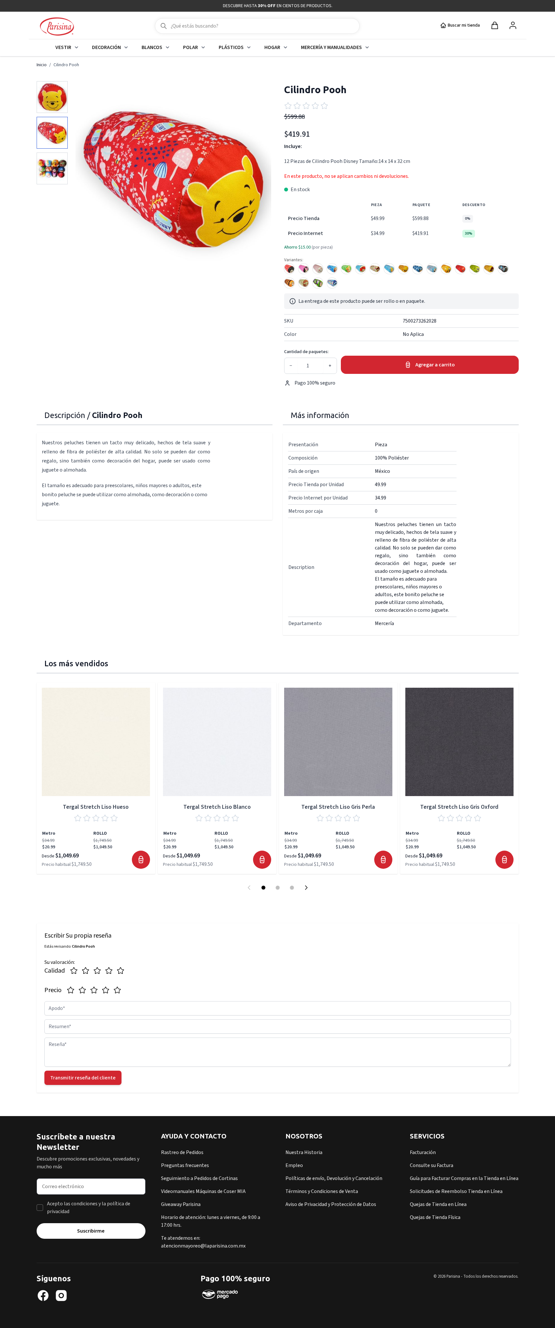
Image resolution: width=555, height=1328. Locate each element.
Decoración (106, 47)
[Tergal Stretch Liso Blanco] (217, 742)
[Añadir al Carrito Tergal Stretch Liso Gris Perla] (383, 860)
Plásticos (231, 47)
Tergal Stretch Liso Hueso (96, 807)
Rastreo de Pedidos (182, 1152)
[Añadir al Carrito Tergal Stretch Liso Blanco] (262, 860)
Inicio (42, 65)
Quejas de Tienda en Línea (438, 1204)
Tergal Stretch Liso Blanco (217, 807)
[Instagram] (61, 1295)
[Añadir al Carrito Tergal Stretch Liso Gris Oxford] (504, 860)
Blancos (152, 47)
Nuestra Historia (303, 1152)
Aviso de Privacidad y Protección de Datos (330, 1204)
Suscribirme (91, 1231)
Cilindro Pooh (66, 65)
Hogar (272, 47)
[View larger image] (52, 97)
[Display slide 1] (263, 887)
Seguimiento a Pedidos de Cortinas (199, 1178)
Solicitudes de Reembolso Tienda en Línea (456, 1191)
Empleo (294, 1165)
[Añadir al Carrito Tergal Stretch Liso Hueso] (141, 860)
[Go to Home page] (57, 27)
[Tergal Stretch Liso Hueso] (96, 742)
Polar (190, 47)
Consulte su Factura (431, 1165)
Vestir (63, 47)
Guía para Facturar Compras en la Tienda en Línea (464, 1178)
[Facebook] (43, 1295)
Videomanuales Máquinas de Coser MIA (203, 1191)
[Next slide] (306, 887)
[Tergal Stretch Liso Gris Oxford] (459, 742)
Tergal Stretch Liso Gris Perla (338, 807)
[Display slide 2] (278, 887)
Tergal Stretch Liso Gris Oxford (459, 807)
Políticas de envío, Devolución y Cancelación (333, 1178)
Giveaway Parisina (181, 1204)
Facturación (423, 1152)
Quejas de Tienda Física (435, 1217)
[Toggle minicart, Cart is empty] (495, 25)
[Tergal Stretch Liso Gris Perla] (338, 742)
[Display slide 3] (292, 887)
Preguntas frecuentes (185, 1165)
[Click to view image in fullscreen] (173, 179)
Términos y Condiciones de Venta (321, 1191)
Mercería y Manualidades (331, 47)
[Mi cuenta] (513, 25)
